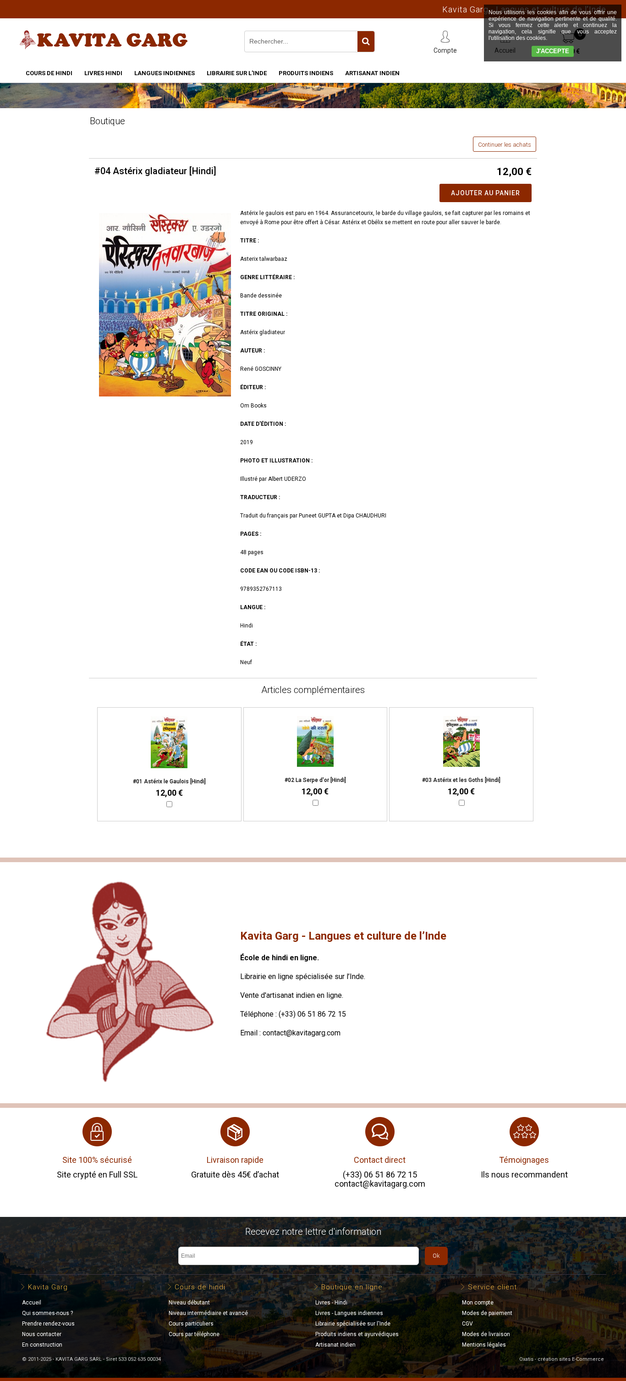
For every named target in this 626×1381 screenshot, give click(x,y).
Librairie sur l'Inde (237, 73)
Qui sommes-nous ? (47, 1313)
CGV (467, 1323)
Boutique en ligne (352, 1287)
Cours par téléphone (194, 1334)
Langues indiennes (164, 73)
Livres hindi (103, 73)
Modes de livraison (486, 1334)
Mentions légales (484, 1345)
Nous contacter (41, 1334)
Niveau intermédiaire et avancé (208, 1313)
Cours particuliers (191, 1323)
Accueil (31, 1302)
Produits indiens (306, 73)
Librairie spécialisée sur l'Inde (352, 1323)
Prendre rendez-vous (48, 1323)
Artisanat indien (372, 73)
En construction (42, 1345)
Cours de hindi (49, 73)
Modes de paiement (487, 1313)
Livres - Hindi (331, 1302)
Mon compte (478, 1302)
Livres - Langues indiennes (349, 1313)
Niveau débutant (189, 1302)
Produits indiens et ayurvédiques (357, 1334)
